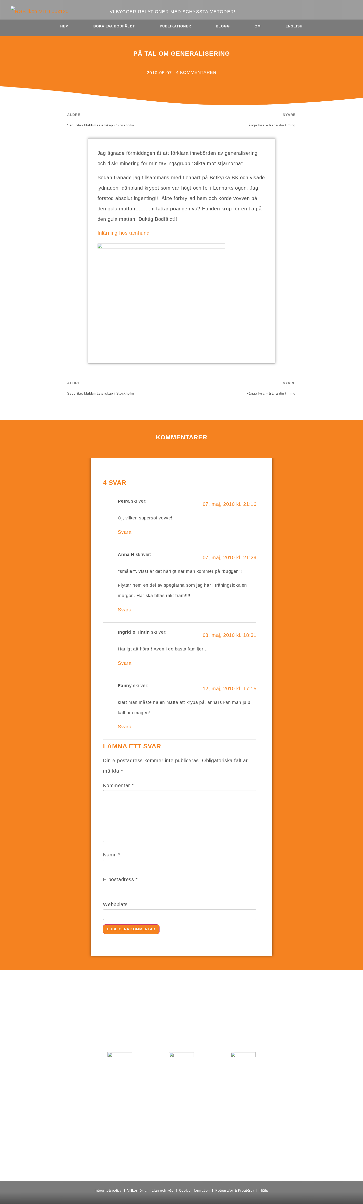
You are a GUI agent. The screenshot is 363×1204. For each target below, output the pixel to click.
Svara (124, 532)
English (293, 26)
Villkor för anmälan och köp (150, 1190)
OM (258, 26)
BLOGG (223, 26)
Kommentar (118, 785)
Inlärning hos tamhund (124, 233)
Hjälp (264, 1190)
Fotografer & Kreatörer (234, 1190)
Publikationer (175, 26)
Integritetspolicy (108, 1190)
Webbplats (115, 904)
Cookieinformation (194, 1190)
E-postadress (120, 879)
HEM (64, 26)
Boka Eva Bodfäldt (114, 26)
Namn (112, 854)
